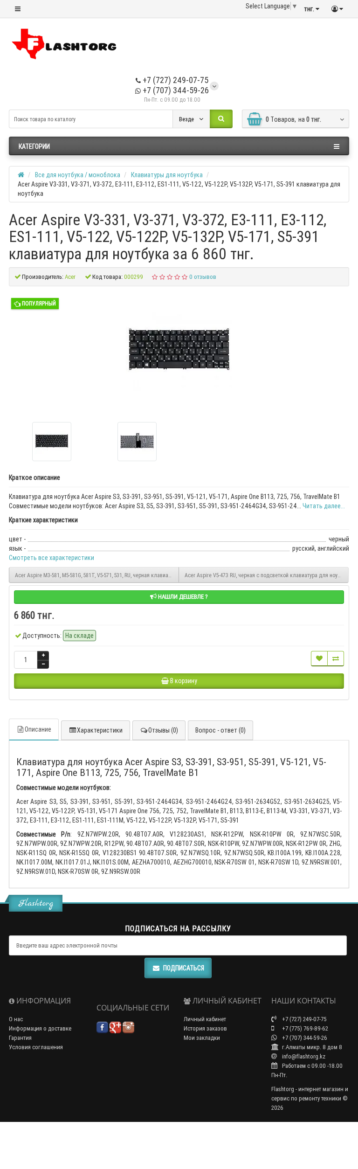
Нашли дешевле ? (182, 597)
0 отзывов (202, 277)
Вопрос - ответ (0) (220, 730)
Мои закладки (202, 1038)
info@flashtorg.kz (303, 1056)
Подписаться (183, 968)
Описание (38, 729)
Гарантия (20, 1038)
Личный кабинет (205, 1019)
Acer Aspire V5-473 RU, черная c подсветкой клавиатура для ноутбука (267, 575)
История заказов (205, 1028)
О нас (16, 1019)
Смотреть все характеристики (51, 557)
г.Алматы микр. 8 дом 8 (311, 1047)
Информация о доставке (40, 1028)
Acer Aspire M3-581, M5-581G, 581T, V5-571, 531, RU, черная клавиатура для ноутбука (97, 575)
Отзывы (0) (163, 730)
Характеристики (100, 730)
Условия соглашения (36, 1047)
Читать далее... (324, 506)
